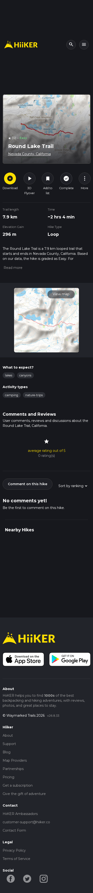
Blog (6, 752)
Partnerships (13, 769)
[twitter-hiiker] (27, 878)
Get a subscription (18, 785)
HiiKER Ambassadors (20, 814)
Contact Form (14, 830)
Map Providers (15, 760)
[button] (12, 268)
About (8, 735)
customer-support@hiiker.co (26, 822)
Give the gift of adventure (24, 794)
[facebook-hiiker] (11, 878)
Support (9, 744)
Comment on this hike (27, 484)
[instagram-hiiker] (44, 878)
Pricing (8, 777)
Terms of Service (16, 859)
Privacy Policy (14, 850)
